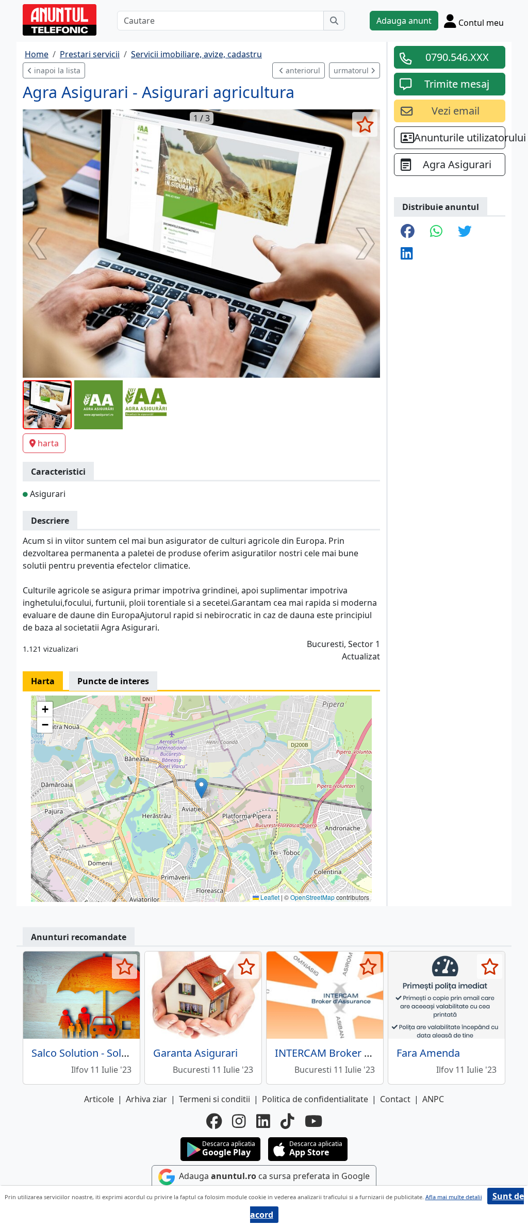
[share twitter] (464, 232)
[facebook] (214, 1121)
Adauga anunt (404, 20)
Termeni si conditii (214, 1099)
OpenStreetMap (312, 897)
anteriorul (302, 70)
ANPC (433, 1099)
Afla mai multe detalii (453, 1197)
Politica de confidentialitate (315, 1099)
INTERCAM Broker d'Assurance (348, 1053)
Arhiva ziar (146, 1099)
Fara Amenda (428, 1053)
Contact (395, 1099)
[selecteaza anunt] (364, 124)
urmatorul (352, 70)
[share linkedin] (407, 254)
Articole (99, 1099)
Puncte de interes (113, 681)
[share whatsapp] (436, 232)
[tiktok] (287, 1121)
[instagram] (239, 1121)
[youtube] (313, 1121)
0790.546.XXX (457, 57)
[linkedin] (263, 1121)
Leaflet (269, 897)
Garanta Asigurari (195, 1053)
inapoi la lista (56, 70)
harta (48, 443)
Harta (43, 681)
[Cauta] (334, 20)
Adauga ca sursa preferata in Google (273, 1176)
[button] (201, 788)
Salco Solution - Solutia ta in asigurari (119, 1053)
